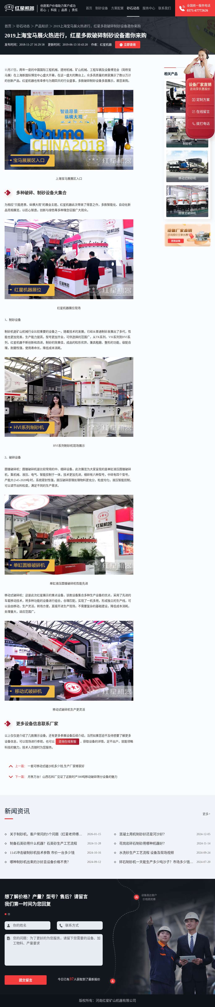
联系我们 (164, 8)
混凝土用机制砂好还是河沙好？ (142, 834)
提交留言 (25, 980)
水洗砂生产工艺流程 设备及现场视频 (146, 852)
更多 (206, 814)
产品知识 (41, 26)
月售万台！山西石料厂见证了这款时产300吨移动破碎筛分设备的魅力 (72, 776)
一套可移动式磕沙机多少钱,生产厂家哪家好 (56, 766)
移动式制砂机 (187, 178)
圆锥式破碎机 (187, 213)
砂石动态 (133, 8)
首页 (89, 8)
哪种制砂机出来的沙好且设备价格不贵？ (40, 862)
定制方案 (203, 99)
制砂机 (187, 143)
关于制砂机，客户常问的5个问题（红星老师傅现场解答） (47, 834)
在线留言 (203, 111)
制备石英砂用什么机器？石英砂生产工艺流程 (43, 843)
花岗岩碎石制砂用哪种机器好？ (142, 843)
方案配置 (117, 8)
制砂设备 (101, 8)
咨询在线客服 (67, 741)
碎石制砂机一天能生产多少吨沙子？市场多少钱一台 (156, 862)
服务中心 (149, 8)
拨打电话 (203, 123)
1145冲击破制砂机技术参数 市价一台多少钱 (42, 852)
